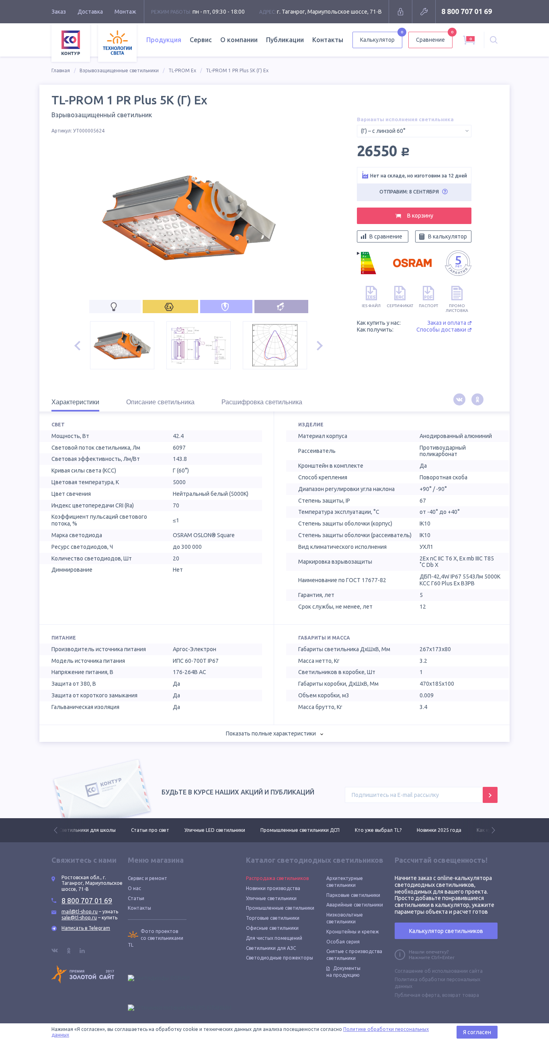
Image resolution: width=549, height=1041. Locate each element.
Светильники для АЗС (271, 948)
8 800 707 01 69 (466, 11)
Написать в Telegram (85, 928)
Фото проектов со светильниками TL (155, 938)
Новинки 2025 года (367, 830)
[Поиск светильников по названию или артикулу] (494, 40)
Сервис (201, 39)
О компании (239, 39)
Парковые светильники (353, 895)
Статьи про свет (78, 830)
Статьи (136, 898)
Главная (60, 70)
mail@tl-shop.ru (79, 911)
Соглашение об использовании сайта (439, 971)
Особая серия (343, 941)
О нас (134, 888)
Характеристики (75, 402)
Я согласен (477, 1032)
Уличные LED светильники (143, 830)
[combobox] (414, 131)
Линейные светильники (485, 830)
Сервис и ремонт (147, 878)
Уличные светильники (271, 898)
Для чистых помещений (274, 938)
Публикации (285, 39)
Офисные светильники (272, 928)
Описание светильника (160, 402)
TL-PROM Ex (182, 70)
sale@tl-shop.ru (79, 917)
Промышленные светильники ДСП (228, 830)
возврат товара (460, 995)
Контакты (327, 39)
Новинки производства (273, 888)
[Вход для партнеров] (400, 11)
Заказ (58, 11)
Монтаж (125, 11)
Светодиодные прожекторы (279, 957)
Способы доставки (441, 329)
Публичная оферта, (418, 995)
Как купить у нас (423, 830)
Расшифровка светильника (261, 402)
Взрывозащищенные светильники (119, 70)
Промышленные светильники (280, 908)
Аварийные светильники (354, 904)
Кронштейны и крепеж (352, 931)
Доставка (90, 11)
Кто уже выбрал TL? (306, 830)
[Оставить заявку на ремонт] (424, 11)
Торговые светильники (272, 918)
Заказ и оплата (446, 323)
